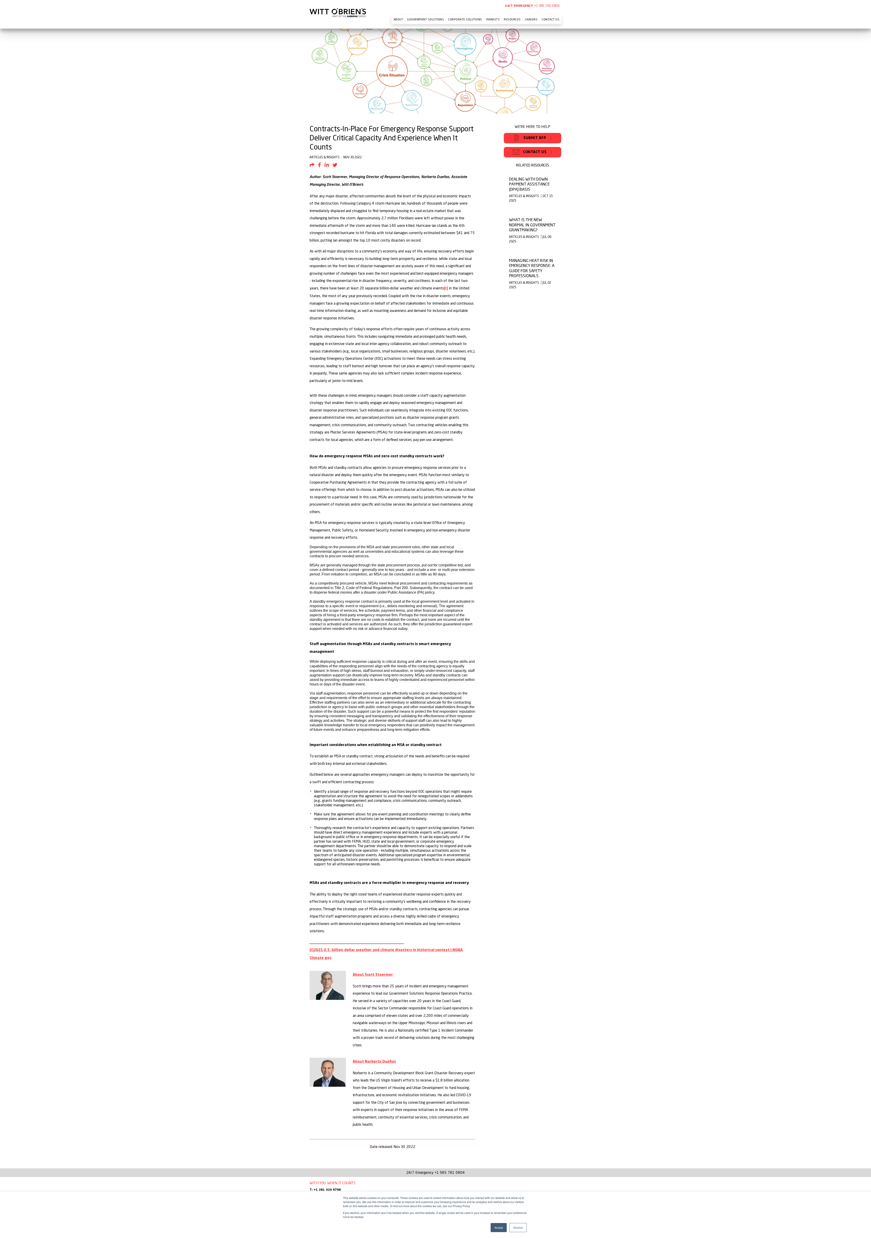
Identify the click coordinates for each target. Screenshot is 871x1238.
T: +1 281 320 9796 (325, 1190)
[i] (446, 288)
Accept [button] (498, 1227)
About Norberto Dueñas (374, 1062)
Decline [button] (518, 1227)
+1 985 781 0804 (547, 5)
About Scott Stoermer (373, 975)
